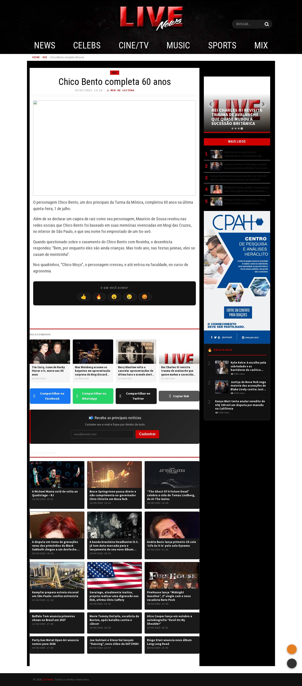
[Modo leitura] (292, 663)
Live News (48, 679)
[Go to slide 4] (241, 128)
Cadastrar (147, 434)
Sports (222, 45)
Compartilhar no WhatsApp (94, 395)
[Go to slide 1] (232, 128)
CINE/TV (134, 45)
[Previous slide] (210, 104)
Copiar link (181, 396)
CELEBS (87, 45)
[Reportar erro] (292, 649)
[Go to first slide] (263, 104)
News (44, 45)
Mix (261, 45)
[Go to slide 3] (238, 128)
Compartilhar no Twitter (138, 395)
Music (178, 45)
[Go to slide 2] (235, 128)
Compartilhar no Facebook (52, 395)
